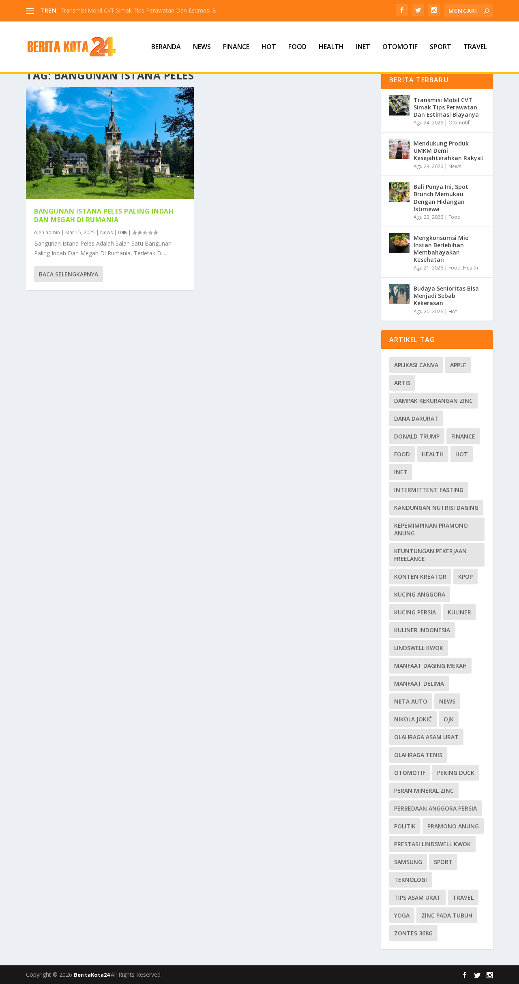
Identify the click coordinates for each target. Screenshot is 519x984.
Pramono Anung (453, 826)
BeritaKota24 (92, 974)
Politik (405, 826)
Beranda (166, 47)
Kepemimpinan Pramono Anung (431, 529)
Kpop (465, 576)
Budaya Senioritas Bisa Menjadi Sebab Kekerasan (446, 296)
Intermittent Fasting (428, 490)
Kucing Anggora (419, 594)
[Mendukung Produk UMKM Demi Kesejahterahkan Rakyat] (399, 149)
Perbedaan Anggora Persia (435, 808)
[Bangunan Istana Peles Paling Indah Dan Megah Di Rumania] (110, 143)
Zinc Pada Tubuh (446, 915)
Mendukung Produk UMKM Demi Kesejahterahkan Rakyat (449, 150)
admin (52, 232)
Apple (458, 365)
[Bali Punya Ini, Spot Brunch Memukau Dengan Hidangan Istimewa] (399, 192)
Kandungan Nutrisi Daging (436, 507)
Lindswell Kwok (418, 648)
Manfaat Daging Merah (430, 666)
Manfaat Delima (419, 683)
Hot (269, 47)
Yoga (402, 915)
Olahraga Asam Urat (426, 737)
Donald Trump (417, 436)
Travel (475, 47)
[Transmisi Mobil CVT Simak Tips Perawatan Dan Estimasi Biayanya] (399, 105)
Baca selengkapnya (68, 274)
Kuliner (459, 612)
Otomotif (400, 47)
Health (331, 47)
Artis (402, 383)
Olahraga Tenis (418, 755)
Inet (363, 47)
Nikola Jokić (413, 719)
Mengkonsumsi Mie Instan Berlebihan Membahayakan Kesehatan (441, 249)
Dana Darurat (416, 418)
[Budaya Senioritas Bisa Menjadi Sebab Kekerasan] (399, 294)
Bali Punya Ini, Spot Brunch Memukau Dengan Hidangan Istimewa (441, 198)
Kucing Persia (415, 612)
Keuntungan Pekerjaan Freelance (430, 555)
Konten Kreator (420, 576)
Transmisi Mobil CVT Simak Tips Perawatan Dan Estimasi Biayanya (446, 107)
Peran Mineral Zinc (424, 790)
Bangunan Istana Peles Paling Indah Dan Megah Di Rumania (104, 215)
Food (297, 47)
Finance (236, 47)
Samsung (408, 862)
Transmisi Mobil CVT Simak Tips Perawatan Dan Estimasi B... (140, 10)
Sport (440, 47)
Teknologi (410, 879)
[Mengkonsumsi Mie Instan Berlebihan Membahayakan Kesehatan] (399, 243)
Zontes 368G (413, 933)
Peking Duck (455, 773)
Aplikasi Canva (416, 365)
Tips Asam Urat (417, 897)
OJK (449, 719)
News (202, 47)
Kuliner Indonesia (422, 630)
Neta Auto (410, 701)
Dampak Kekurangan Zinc (433, 400)
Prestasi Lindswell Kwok (432, 844)
